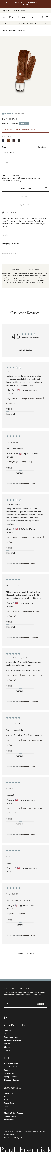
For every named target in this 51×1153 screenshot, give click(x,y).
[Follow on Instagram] (6, 1018)
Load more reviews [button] (25, 954)
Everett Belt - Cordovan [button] (29, 637)
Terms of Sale (9, 1120)
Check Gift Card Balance (13, 1113)
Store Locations (10, 1034)
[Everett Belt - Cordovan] (14, 140)
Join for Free (19, 10)
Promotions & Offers (12, 1067)
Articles (7, 1044)
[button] (45, 23)
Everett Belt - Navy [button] (27, 483)
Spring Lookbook (10, 1077)
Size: (4, 147)
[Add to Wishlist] (46, 188)
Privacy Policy (8, 1131)
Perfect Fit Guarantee (12, 1040)
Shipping (7, 1106)
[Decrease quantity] (4, 168)
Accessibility (19, 1131)
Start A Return (9, 1103)
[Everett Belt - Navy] (3, 140)
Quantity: (5, 163)
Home (5, 30)
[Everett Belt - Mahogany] (8, 140)
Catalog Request (10, 1116)
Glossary (7, 1047)
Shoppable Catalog (11, 1080)
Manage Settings (9, 1134)
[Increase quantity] (13, 168)
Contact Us (8, 1093)
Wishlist (7, 1110)
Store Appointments (11, 1037)
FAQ (5, 1096)
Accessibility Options (31, 1131)
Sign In (6, 10)
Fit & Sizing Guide (11, 1063)
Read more (11, 524)
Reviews (7, 1050)
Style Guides (9, 1073)
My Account (8, 1100)
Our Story (7, 1030)
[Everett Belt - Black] (19, 140)
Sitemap (42, 1131)
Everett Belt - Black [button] (27, 563)
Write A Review (25, 350)
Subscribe (41, 1004)
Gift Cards (8, 1070)
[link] (23, 23)
